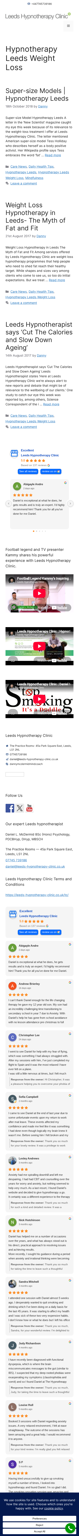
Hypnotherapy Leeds (21, 172)
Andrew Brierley (29, 983)
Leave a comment (23, 183)
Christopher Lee (29, 1035)
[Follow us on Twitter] (19, 808)
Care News (18, 166)
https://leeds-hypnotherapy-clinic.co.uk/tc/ (37, 895)
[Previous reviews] (9, 503)
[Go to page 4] (45, 531)
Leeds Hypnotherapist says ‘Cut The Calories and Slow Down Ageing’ (39, 335)
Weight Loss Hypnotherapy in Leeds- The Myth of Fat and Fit (36, 216)
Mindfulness (34, 178)
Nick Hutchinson (29, 1220)
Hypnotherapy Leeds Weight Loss (30, 297)
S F (21, 1462)
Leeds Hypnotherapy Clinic (40, 455)
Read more (53, 155)
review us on (49, 471)
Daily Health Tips (41, 166)
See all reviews (28, 471)
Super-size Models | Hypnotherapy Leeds (37, 94)
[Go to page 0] (33, 531)
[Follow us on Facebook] (10, 808)
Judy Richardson (30, 1343)
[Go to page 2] (39, 531)
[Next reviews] (70, 503)
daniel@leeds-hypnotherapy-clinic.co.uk (35, 866)
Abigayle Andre (33, 484)
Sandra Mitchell (29, 1281)
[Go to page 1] (36, 531)
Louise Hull (26, 1405)
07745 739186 (16, 860)
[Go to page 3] (42, 531)
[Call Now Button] (70, 1528)
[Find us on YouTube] (29, 808)
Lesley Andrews (29, 1158)
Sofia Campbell (28, 1096)
